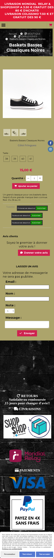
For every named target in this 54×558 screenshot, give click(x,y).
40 (22, 158)
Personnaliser (9, 554)
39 (14, 158)
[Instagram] (50, 149)
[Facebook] (50, 143)
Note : (10, 305)
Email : (11, 282)
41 (30, 158)
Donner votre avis (35, 252)
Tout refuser (27, 554)
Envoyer (29, 333)
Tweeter (10, 207)
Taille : (6, 153)
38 (6, 158)
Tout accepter (44, 554)
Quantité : (18, 178)
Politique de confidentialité (12, 549)
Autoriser (41, 208)
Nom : (10, 293)
